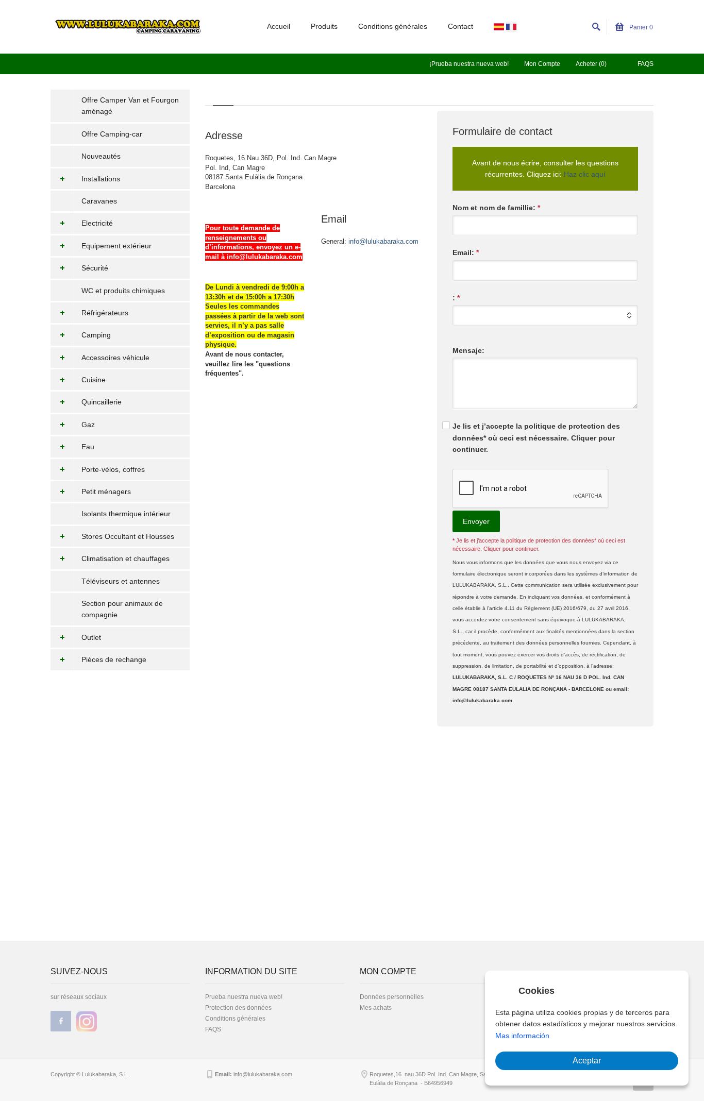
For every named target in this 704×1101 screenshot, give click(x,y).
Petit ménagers (106, 491)
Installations (100, 179)
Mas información (522, 1035)
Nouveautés (101, 156)
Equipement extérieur (116, 246)
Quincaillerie (101, 402)
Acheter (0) (591, 63)
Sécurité (94, 268)
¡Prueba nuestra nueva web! (469, 63)
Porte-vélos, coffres (113, 469)
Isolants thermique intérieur (126, 514)
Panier (640, 27)
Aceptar (587, 1060)
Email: (465, 252)
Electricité (97, 223)
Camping (96, 335)
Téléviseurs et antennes (120, 581)
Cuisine (93, 380)
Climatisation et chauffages (125, 558)
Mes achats (376, 1007)
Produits (324, 26)
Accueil (278, 26)
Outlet (91, 637)
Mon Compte (542, 63)
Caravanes (99, 201)
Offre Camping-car (111, 134)
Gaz (88, 424)
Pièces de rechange (113, 659)
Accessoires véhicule (115, 357)
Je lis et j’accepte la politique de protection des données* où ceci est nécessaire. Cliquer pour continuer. (536, 437)
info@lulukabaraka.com (383, 241)
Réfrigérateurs (104, 313)
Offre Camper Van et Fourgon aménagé (130, 105)
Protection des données (238, 1007)
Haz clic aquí (585, 174)
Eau (87, 447)
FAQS (645, 63)
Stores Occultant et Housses (127, 536)
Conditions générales (392, 26)
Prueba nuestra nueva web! (243, 997)
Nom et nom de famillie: (496, 208)
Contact (460, 26)
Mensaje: (468, 350)
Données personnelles (392, 997)
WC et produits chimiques (123, 290)
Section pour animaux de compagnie (122, 609)
